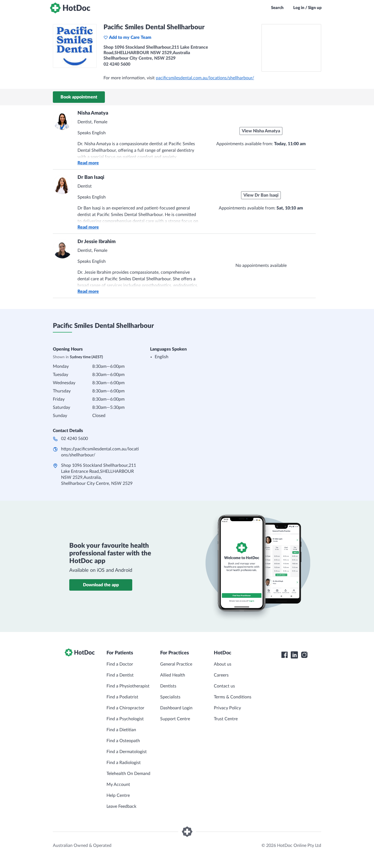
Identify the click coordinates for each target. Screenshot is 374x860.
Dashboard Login (176, 708)
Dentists (168, 686)
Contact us (224, 686)
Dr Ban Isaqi (90, 177)
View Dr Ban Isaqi (260, 195)
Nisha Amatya (92, 113)
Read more (88, 163)
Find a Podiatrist (122, 697)
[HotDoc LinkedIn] (294, 654)
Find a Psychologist (125, 719)
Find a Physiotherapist (128, 686)
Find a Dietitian (121, 730)
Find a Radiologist (124, 762)
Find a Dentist (120, 675)
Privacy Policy (227, 708)
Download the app (101, 585)
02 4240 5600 (74, 438)
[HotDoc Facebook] (284, 654)
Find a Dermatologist (127, 752)
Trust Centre (226, 719)
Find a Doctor (120, 664)
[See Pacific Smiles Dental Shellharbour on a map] (291, 47)
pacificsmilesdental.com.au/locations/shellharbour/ (205, 78)
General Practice (176, 664)
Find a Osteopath (123, 741)
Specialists (170, 697)
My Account (118, 784)
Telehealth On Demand (128, 773)
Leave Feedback (121, 806)
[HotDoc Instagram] (304, 654)
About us (222, 664)
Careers (221, 675)
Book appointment (79, 97)
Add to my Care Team (130, 37)
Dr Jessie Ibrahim (96, 241)
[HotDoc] (70, 8)
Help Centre (118, 795)
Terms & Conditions (232, 697)
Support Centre (175, 719)
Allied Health (172, 675)
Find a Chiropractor (125, 708)
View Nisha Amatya (261, 131)
